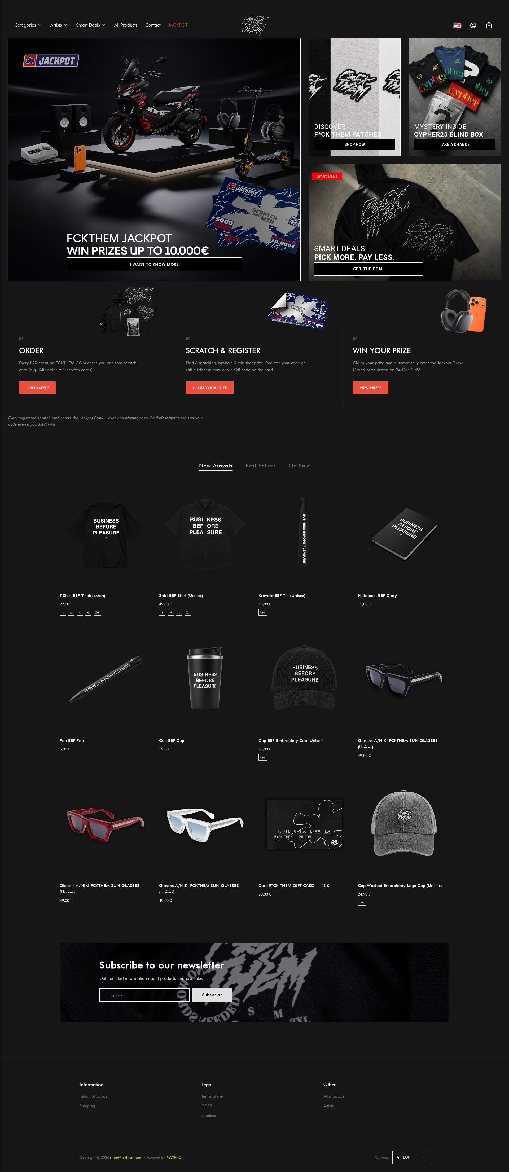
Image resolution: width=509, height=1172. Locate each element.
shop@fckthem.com (126, 1157)
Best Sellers (260, 465)
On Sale (299, 465)
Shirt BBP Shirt (181, 595)
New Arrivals (216, 465)
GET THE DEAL (368, 268)
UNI (262, 612)
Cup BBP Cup (171, 740)
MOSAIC (174, 1157)
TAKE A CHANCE (455, 144)
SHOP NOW (354, 144)
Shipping (87, 1106)
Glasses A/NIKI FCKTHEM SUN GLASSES (398, 743)
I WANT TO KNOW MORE (154, 264)
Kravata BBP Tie (281, 595)
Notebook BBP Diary (377, 595)
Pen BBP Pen (72, 740)
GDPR (206, 1106)
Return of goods (93, 1096)
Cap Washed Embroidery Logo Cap (400, 885)
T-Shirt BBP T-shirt (82, 595)
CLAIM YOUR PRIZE (210, 388)
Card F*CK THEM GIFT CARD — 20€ (293, 885)
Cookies (208, 1115)
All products (333, 1096)
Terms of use (212, 1096)
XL (88, 612)
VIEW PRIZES (371, 388)
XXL (97, 612)
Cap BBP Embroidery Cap (291, 740)
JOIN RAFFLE (37, 388)
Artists (328, 1106)
